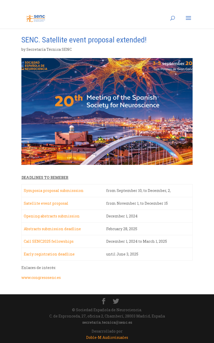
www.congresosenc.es (41, 277)
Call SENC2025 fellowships (49, 241)
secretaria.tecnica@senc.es (107, 322)
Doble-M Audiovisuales (107, 337)
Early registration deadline (49, 254)
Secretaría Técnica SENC (49, 49)
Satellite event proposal (46, 203)
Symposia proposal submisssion (54, 190)
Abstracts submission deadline (52, 228)
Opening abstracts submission (52, 216)
